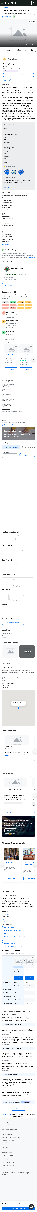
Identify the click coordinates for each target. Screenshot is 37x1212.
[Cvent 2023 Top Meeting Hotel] (21, 172)
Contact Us (5, 1150)
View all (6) (5, 244)
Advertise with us (7, 1168)
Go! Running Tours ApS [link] (12, 790)
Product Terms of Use (8, 1162)
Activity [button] (7, 803)
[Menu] (2, 2)
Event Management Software (10, 1129)
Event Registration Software (10, 1132)
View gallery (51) (28, 44)
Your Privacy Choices (7, 1155)
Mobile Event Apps (7, 1134)
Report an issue (7, 1114)
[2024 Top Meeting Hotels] (7, 172)
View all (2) (7, 80)
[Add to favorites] (34, 13)
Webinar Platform (6, 1143)
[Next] (35, 51)
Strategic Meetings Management (11, 1137)
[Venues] (33, 3)
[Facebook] (3, 920)
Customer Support (7, 1152)
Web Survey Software (8, 1140)
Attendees (5, 452)
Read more (7, 187)
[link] (15, 782)
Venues (6, 7)
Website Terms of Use (8, 1165)
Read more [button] (8, 755)
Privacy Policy (5, 1159)
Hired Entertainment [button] (16, 803)
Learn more (31, 258)
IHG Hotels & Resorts (11, 863)
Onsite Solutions (6, 1125)
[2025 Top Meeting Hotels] (14, 172)
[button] (17, 273)
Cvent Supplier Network (8, 1122)
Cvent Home (5, 1147)
